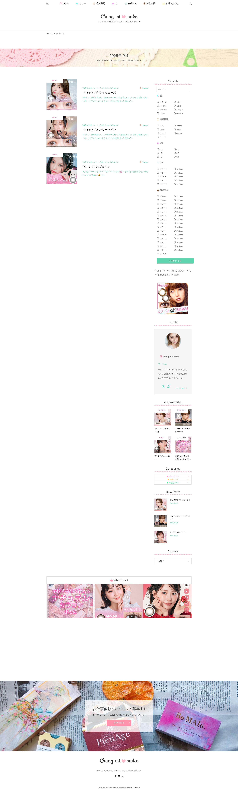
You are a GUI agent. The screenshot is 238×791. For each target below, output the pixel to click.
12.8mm (179, 216)
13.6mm (179, 231)
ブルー (162, 113)
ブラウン (162, 110)
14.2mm (179, 173)
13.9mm (162, 238)
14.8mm (162, 184)
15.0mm (179, 184)
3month (162, 133)
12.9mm (162, 219)
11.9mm (162, 200)
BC (116, 3)
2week (178, 130)
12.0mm (179, 200)
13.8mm (162, 169)
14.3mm (162, 177)
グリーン (162, 102)
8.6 (160, 153)
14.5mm (162, 181)
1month (179, 126)
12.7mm (162, 216)
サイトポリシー (135, 787)
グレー (179, 102)
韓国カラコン (174, 483)
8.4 (160, 149)
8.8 (160, 157)
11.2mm (162, 197)
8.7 (177, 153)
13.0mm (179, 219)
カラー (82, 3)
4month (179, 133)
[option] (70, 601)
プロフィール (180, 388)
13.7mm (162, 235)
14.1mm (162, 173)
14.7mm (179, 181)
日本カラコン (174, 476)
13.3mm (162, 227)
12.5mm (162, 212)
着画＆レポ (174, 480)
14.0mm (179, 169)
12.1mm (162, 204)
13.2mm (179, 223)
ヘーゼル (179, 113)
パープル (162, 106)
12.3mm (162, 208)
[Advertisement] (119, 653)
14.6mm (179, 250)
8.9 (177, 157)
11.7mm (179, 197)
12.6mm (179, 212)
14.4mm (179, 177)
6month (162, 137)
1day (161, 126)
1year (161, 130)
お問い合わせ (172, 3)
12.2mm (179, 204)
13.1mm (162, 223)
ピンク (179, 106)
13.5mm (162, 231)
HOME (66, 3)
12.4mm (179, 208)
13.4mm (179, 227)
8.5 (177, 149)
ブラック (179, 110)
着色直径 (150, 3)
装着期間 (100, 3)
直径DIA (132, 3)
